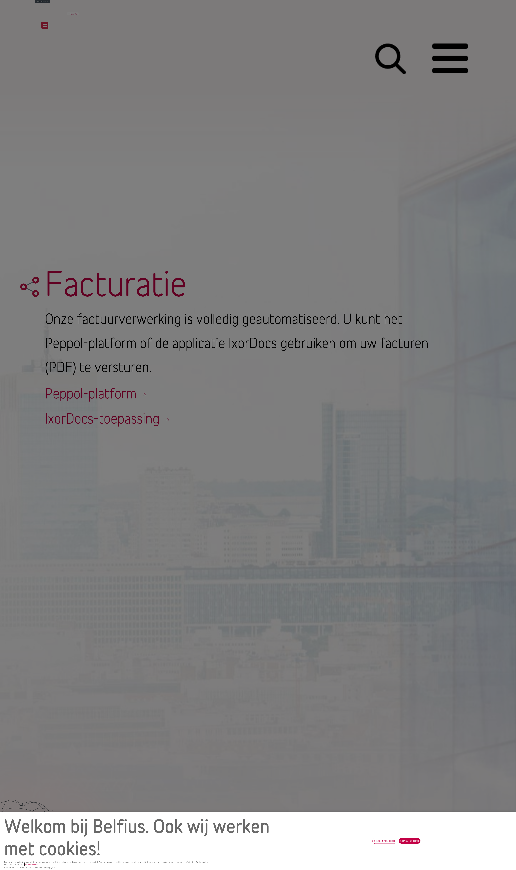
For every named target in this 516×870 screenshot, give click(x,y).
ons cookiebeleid (31, 865)
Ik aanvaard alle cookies (409, 841)
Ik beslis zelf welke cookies (384, 841)
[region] (258, 841)
